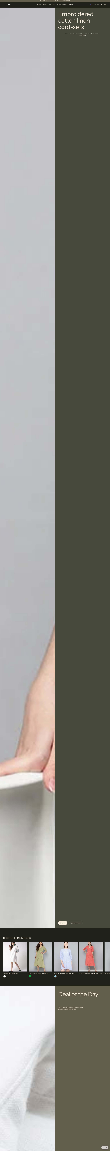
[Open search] (98, 4)
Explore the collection (75, 923)
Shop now (62, 923)
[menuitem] (39, 4)
